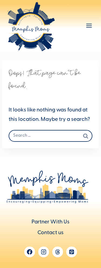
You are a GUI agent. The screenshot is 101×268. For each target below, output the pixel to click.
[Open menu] (89, 26)
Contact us (50, 233)
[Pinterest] (71, 252)
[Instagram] (43, 252)
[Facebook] (29, 252)
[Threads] (57, 252)
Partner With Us (50, 222)
